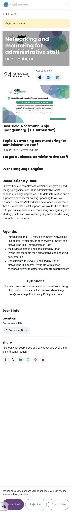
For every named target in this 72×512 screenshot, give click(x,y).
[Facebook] (6, 359)
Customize (59, 504)
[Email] (43, 359)
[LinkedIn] (21, 359)
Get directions (17, 330)
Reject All (36, 504)
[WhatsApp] (28, 359)
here (60, 294)
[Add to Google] (57, 77)
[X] (13, 359)
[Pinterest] (35, 359)
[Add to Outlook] (49, 77)
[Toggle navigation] (66, 4)
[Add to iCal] (40, 77)
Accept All (13, 504)
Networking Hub (25, 150)
